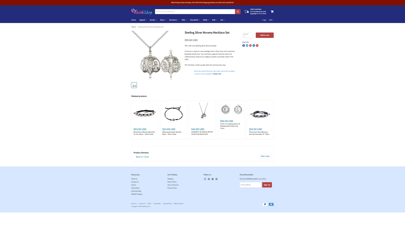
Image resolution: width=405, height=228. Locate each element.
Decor (162, 20)
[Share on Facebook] (243, 45)
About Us (134, 179)
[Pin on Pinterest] (257, 45)
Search (133, 185)
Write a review (265, 156)
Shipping (170, 179)
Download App (136, 191)
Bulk (214, 20)
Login (264, 20)
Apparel (142, 20)
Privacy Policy (172, 188)
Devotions (173, 20)
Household (194, 20)
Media (205, 20)
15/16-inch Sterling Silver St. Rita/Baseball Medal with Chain (230, 126)
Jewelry (153, 20)
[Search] (238, 11)
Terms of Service (173, 185)
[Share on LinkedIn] (253, 45)
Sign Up (267, 185)
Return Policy (171, 182)
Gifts (184, 20)
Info (222, 20)
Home (133, 20)
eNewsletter (135, 188)
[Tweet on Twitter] (247, 45)
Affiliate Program (137, 194)
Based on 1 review (142, 157)
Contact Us (135, 182)
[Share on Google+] (250, 45)
